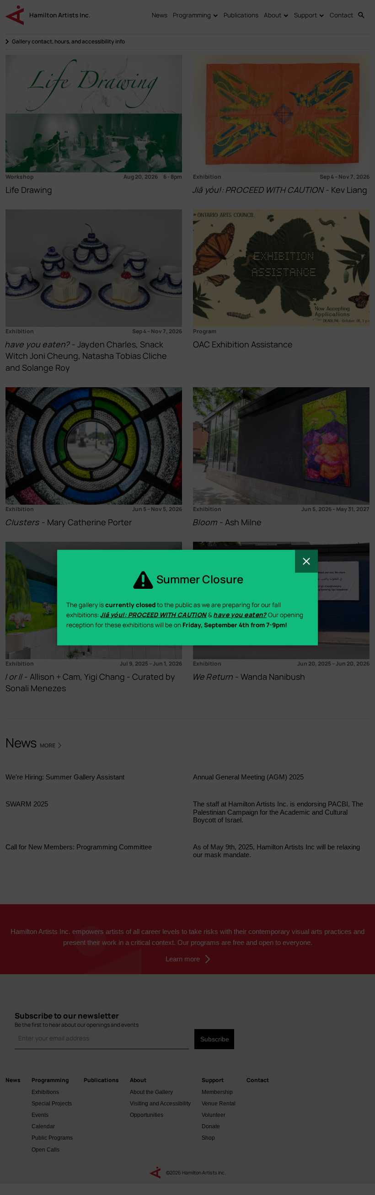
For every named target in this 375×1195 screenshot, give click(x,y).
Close (306, 561)
